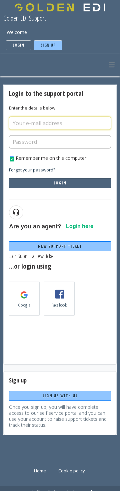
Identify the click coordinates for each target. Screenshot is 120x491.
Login (60, 183)
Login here (79, 226)
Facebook (59, 305)
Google (24, 305)
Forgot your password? (32, 170)
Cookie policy (71, 471)
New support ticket (60, 246)
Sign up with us (60, 395)
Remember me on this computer (51, 158)
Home (40, 471)
